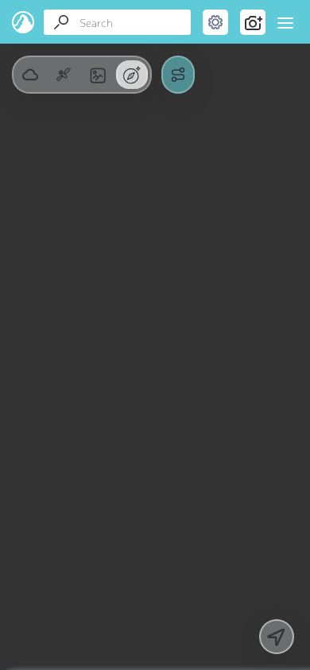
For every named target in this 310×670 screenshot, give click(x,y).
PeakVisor (23, 22)
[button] (63, 74)
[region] (155, 335)
